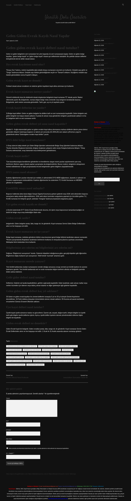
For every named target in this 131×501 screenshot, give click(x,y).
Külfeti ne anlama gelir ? (101, 83)
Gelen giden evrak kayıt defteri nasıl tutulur (19, 361)
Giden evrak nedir (80, 361)
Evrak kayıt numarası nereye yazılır (38, 353)
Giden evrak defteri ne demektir (62, 361)
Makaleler (14, 341)
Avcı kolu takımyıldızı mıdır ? (102, 53)
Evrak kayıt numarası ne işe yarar (16, 353)
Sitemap (73, 474)
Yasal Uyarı (28, 5)
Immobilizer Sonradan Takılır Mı (75, 377)
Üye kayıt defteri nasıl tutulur (35, 364)
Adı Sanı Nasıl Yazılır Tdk (101, 208)
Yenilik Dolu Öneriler (65, 17)
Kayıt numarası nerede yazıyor (15, 364)
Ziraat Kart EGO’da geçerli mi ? (102, 38)
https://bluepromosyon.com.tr (59, 474)
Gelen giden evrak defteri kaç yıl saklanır (37, 357)
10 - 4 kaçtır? (10, 453)
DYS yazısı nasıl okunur (14, 350)
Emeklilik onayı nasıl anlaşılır (32, 350)
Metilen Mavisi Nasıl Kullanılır (17, 377)
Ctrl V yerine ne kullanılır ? (101, 78)
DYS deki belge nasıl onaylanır (47, 346)
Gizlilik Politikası (18, 5)
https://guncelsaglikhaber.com (17, 474)
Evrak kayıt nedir (67, 350)
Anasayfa (8, 5)
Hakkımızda (37, 5)
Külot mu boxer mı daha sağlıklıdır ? (104, 43)
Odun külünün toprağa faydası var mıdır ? (105, 73)
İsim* (7, 421)
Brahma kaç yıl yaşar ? (100, 48)
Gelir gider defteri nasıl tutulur (42, 361)
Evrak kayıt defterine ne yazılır (51, 350)
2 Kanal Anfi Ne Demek (100, 195)
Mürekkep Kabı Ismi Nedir (101, 201)
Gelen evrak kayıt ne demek (15, 357)
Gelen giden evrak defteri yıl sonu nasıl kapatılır (65, 357)
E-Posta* (8, 430)
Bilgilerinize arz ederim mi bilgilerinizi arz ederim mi (21, 346)
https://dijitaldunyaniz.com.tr (38, 474)
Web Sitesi (9, 439)
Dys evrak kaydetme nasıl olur (68, 346)
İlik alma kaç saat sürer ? (101, 63)
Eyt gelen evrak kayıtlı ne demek (61, 353)
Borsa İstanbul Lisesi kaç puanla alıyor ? (105, 58)
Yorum (8, 398)
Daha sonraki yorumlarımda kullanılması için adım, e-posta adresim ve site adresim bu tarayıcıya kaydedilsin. (39, 448)
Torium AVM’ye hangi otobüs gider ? (104, 68)
